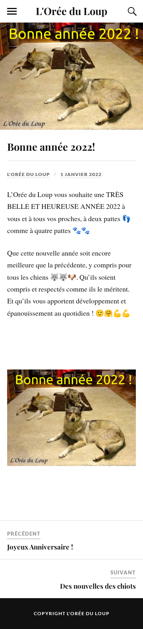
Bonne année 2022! (51, 146)
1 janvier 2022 (81, 174)
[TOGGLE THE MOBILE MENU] (12, 11)
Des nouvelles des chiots (98, 586)
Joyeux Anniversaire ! (40, 546)
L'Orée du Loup (71, 10)
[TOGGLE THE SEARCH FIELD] (131, 11)
